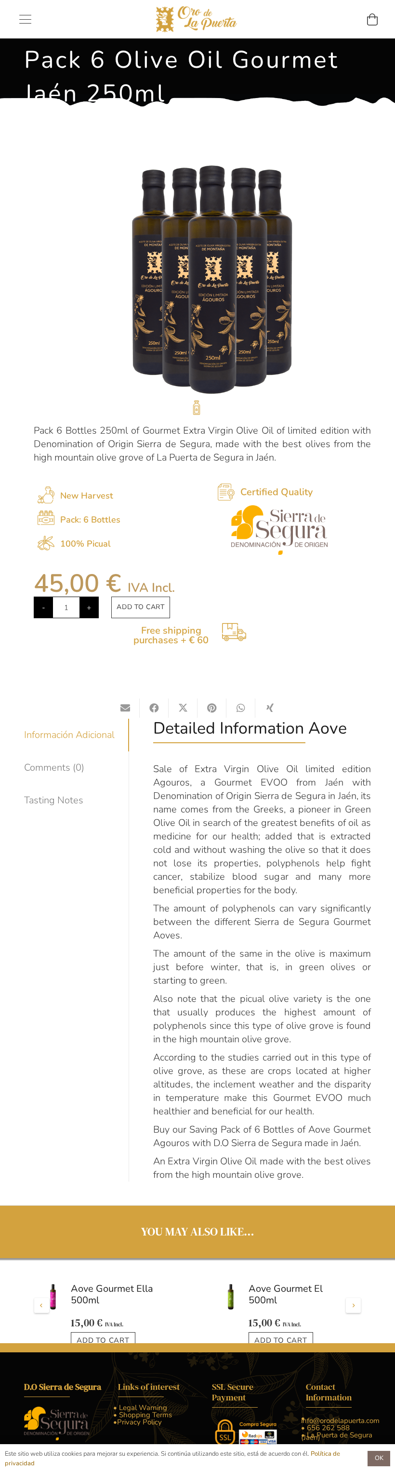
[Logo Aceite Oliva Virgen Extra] (197, 19)
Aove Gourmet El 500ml (108, 1294)
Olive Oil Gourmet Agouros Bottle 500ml (288, 1290)
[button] (25, 19)
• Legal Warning (140, 1429)
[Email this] (125, 708)
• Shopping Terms (142, 1436)
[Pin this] (212, 708)
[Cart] (372, 19)
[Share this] (154, 708)
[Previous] (41, 1316)
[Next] (353, 1316)
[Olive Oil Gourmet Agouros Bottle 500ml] (231, 1286)
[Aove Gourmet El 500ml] (53, 1297)
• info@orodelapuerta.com (340, 1441)
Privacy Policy (137, 1443)
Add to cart (141, 607)
